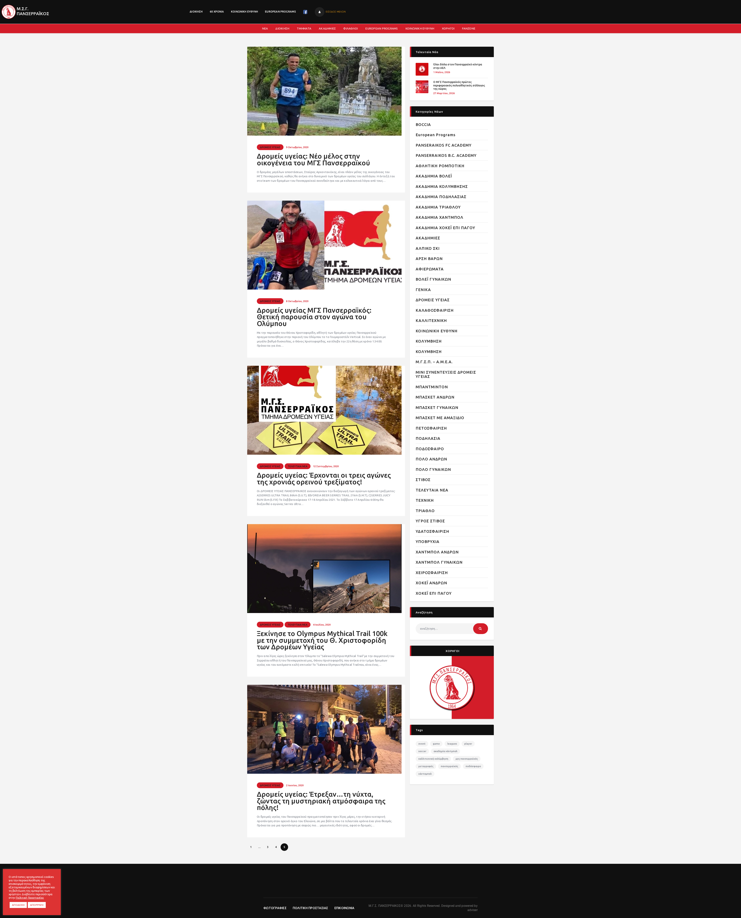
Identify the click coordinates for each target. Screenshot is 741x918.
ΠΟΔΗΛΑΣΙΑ (428, 438)
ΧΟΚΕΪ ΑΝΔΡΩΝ (431, 583)
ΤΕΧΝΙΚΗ (425, 500)
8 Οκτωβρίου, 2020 (297, 301)
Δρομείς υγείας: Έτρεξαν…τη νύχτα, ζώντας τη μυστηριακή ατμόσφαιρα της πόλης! (321, 801)
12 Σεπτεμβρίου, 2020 (326, 466)
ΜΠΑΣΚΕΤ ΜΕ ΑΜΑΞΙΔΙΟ (440, 418)
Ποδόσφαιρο (473, 766)
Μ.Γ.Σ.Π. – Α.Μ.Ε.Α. (434, 362)
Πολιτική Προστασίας (30, 897)
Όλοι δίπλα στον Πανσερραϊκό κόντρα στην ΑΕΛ (457, 66)
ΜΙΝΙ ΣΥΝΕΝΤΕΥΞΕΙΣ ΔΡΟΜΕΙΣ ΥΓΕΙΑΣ (446, 374)
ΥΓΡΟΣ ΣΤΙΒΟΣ (430, 521)
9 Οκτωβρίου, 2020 (297, 147)
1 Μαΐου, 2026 (441, 72)
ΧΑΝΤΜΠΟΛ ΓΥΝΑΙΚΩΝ (439, 562)
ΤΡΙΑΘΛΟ (425, 510)
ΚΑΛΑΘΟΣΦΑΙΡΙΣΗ (435, 310)
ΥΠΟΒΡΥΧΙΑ (427, 541)
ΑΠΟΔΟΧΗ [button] (18, 905)
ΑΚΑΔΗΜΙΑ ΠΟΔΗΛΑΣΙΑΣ (441, 196)
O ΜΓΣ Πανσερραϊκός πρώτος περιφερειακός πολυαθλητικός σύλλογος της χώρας (459, 85)
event (421, 743)
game (436, 743)
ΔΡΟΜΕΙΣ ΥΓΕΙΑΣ (270, 147)
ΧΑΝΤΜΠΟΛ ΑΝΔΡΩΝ (437, 552)
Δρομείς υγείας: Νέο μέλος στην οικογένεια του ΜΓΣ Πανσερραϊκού (313, 159)
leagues (452, 743)
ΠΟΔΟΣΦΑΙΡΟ (430, 449)
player (468, 743)
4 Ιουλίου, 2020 (322, 624)
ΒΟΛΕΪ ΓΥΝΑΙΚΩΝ (433, 279)
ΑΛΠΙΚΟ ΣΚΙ (428, 248)
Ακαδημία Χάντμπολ (445, 751)
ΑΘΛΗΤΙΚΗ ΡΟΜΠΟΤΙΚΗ (440, 166)
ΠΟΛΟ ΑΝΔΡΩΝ (431, 459)
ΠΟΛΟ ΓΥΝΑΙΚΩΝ (433, 469)
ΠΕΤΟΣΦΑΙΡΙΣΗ (431, 428)
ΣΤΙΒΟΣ (423, 479)
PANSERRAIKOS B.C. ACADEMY (446, 155)
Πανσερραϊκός (449, 766)
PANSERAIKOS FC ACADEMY (443, 145)
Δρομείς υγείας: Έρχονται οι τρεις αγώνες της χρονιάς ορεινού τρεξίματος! (324, 478)
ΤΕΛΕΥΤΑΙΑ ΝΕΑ (297, 466)
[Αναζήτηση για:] (452, 628)
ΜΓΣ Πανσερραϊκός (467, 758)
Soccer (422, 751)
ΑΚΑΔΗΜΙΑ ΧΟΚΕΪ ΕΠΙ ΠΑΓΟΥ (445, 227)
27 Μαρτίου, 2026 (444, 93)
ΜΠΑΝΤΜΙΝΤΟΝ (432, 387)
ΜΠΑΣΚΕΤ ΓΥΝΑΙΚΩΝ (437, 407)
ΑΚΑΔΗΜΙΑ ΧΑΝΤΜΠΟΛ (439, 217)
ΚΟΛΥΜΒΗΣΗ (429, 341)
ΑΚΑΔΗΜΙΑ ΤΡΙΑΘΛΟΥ (438, 207)
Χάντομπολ (425, 773)
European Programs (435, 135)
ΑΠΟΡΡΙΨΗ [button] (36, 905)
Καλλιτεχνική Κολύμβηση (433, 758)
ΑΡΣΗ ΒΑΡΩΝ (429, 258)
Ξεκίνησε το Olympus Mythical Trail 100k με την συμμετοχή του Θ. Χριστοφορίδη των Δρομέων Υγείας (322, 640)
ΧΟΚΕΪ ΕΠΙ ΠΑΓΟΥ (434, 593)
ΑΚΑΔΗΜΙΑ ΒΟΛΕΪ (434, 176)
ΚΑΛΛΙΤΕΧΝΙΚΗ (431, 320)
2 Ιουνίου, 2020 (295, 785)
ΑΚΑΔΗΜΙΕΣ (428, 238)
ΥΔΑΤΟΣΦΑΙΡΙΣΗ (432, 531)
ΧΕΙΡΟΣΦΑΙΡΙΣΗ (432, 572)
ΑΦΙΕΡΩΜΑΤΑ (430, 269)
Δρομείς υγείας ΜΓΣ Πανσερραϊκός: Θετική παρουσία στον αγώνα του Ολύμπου (314, 317)
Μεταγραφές (425, 766)
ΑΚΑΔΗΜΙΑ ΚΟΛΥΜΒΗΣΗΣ (442, 186)
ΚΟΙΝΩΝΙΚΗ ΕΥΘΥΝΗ (437, 331)
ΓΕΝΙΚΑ (423, 289)
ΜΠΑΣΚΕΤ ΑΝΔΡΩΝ (435, 397)
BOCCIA (423, 124)
